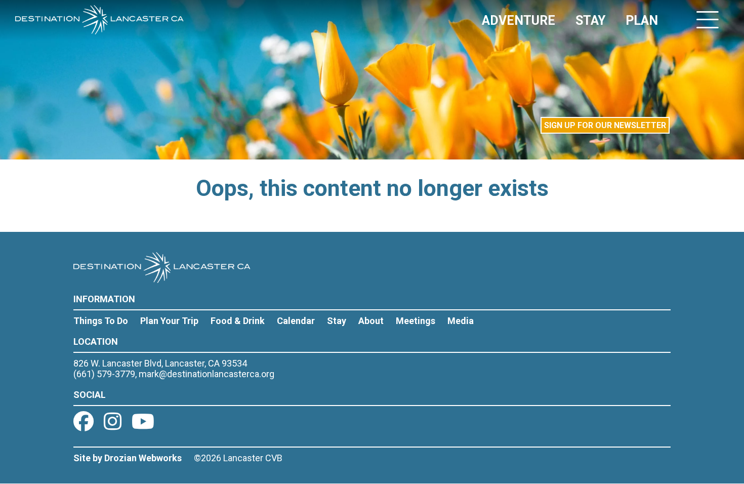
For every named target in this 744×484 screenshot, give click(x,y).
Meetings (415, 320)
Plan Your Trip (169, 320)
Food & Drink (238, 320)
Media (460, 320)
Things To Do (100, 320)
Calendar (296, 320)
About (371, 320)
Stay (336, 320)
